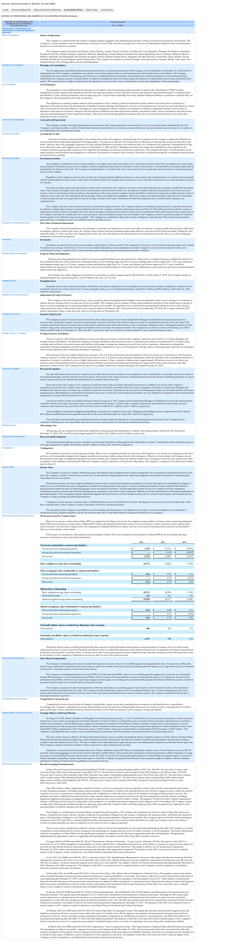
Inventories (6, 239)
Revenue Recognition (11, 369)
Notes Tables (92, 10)
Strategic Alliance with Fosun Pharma (17, 713)
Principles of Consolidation (12, 65)
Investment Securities (11, 158)
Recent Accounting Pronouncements (17, 764)
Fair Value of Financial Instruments (16, 223)
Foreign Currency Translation (14, 333)
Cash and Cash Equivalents (13, 120)
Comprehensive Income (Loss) (14, 699)
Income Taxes (8, 467)
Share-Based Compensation (13, 658)
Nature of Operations (10, 35)
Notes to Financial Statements (47, 10)
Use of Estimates (9, 84)
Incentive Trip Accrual (11, 314)
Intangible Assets (9, 281)
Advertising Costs (9, 425)
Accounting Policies (73, 10)
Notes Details (107, 10)
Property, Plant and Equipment (14, 253)
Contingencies (8, 448)
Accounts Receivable (10, 134)
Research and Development (13, 436)
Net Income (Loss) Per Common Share (18, 516)
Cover (5, 10)
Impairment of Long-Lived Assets (15, 295)
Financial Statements (21, 10)
